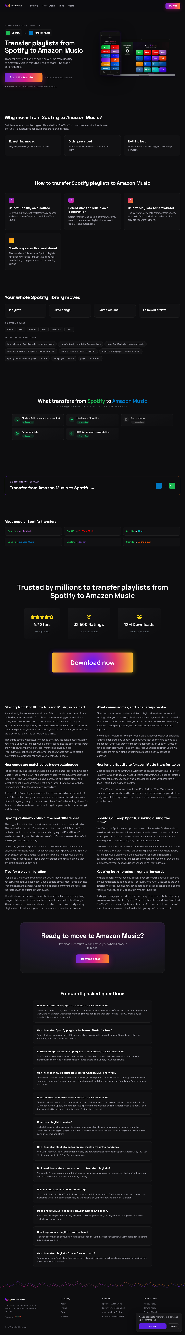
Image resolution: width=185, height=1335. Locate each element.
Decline (173, 1326)
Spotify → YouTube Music (113, 1308)
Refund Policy (150, 1308)
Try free (173, 5)
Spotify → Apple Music (112, 1303)
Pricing (34, 5)
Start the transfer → (23, 77)
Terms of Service (151, 1312)
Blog (61, 5)
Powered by (9, 1317)
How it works (48, 5)
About (63, 1303)
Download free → (92, 959)
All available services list (113, 1316)
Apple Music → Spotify (112, 1312)
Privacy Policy (150, 1303)
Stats (71, 5)
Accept (152, 1326)
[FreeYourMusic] (14, 6)
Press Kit (65, 1316)
